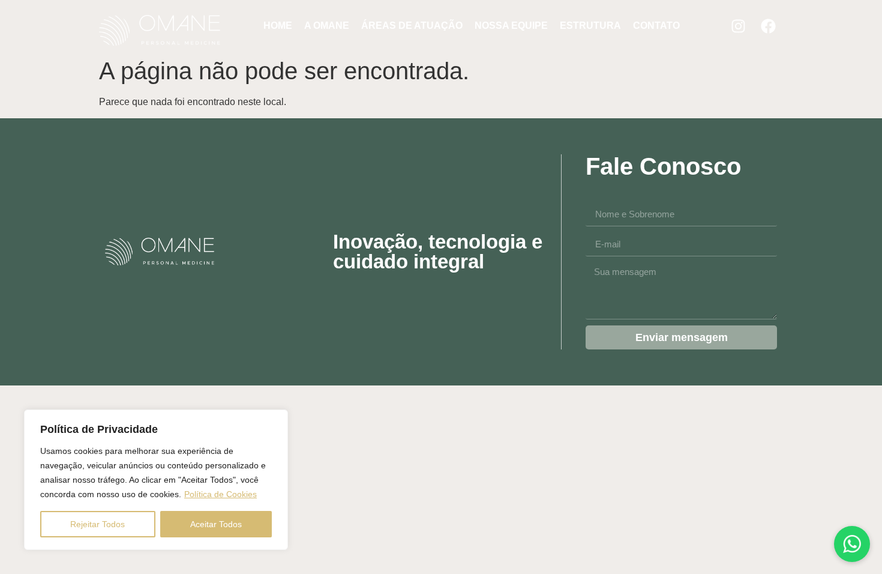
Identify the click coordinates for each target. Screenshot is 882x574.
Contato (656, 25)
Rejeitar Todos (97, 524)
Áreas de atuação (412, 25)
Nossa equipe (511, 25)
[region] (156, 479)
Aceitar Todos (216, 524)
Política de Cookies (220, 494)
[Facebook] (768, 26)
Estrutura (590, 25)
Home (277, 25)
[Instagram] (738, 26)
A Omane (326, 25)
